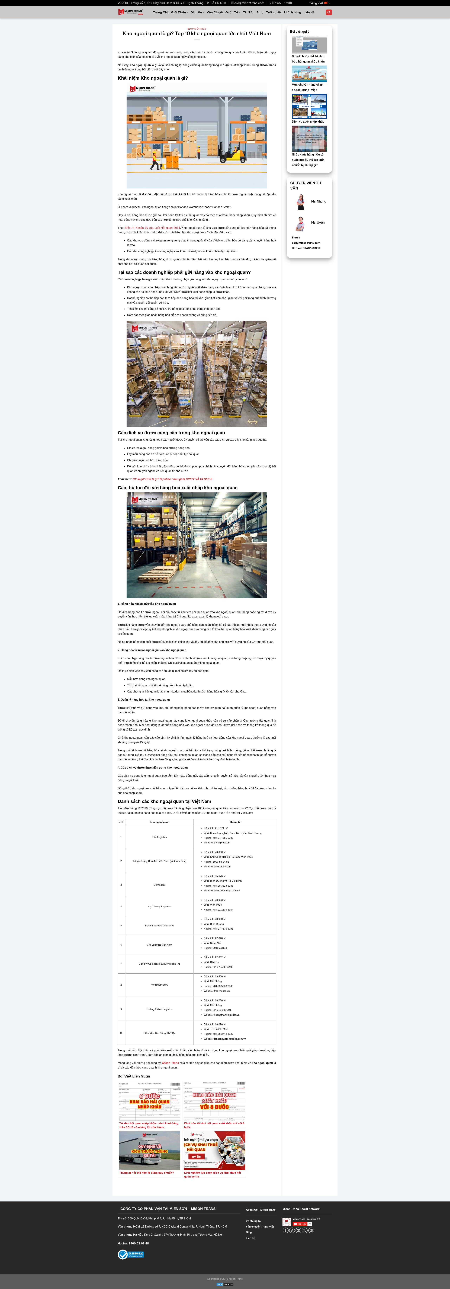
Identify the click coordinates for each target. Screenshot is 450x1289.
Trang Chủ (161, 12)
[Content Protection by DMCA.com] (225, 1284)
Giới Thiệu (178, 12)
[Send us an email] (298, 1230)
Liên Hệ (309, 12)
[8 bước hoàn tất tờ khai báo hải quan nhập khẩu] (309, 44)
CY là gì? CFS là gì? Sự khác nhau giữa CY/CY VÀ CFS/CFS (172, 479)
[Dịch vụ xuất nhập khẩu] (309, 106)
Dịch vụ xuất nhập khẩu (308, 121)
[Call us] (305, 1230)
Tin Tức (248, 12)
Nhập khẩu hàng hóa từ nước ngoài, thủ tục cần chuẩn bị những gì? (308, 160)
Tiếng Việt (316, 3)
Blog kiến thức (197, 29)
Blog (260, 12)
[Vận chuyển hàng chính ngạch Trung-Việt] (309, 73)
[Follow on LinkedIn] (311, 1230)
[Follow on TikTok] (292, 1230)
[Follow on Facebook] (286, 1230)
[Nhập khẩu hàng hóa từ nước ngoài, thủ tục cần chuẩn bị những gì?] (309, 138)
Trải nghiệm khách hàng (283, 12)
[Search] (329, 12)
